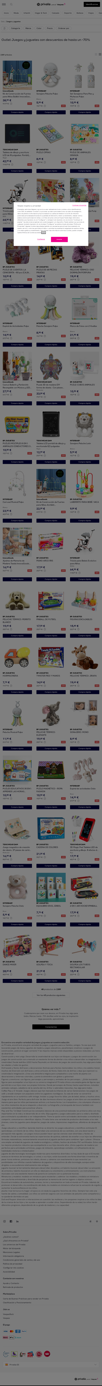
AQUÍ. (43, 233)
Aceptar (59, 239)
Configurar (41, 239)
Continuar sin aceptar (79, 205)
